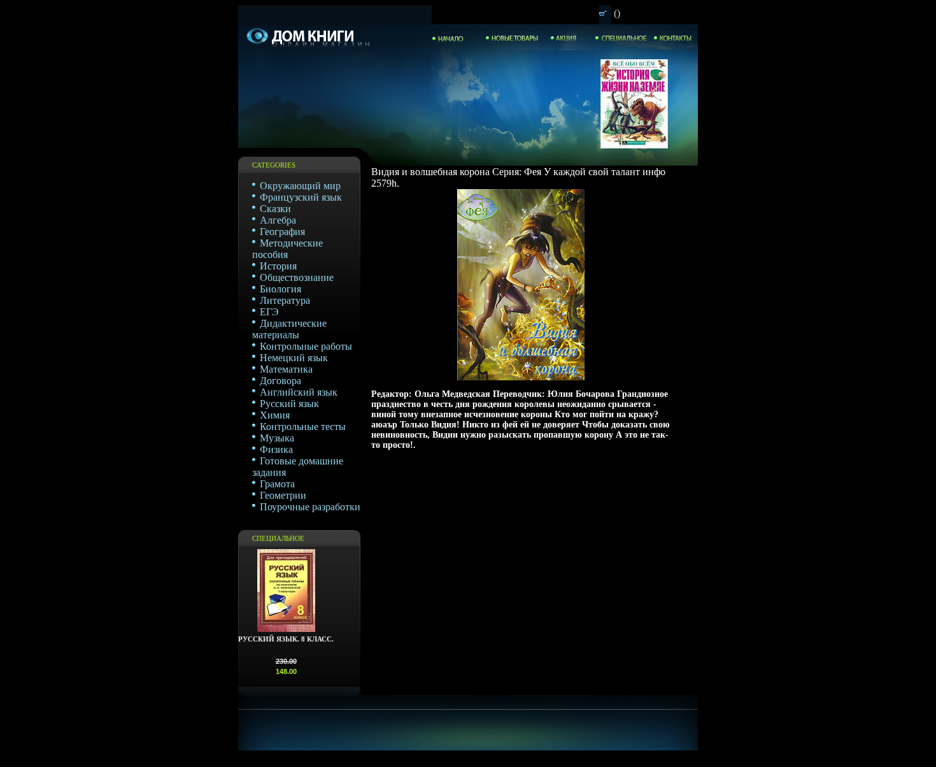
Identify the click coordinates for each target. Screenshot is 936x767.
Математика (286, 369)
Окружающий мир (300, 185)
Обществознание (297, 277)
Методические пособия (287, 249)
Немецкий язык (294, 357)
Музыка (277, 438)
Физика (276, 449)
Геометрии (283, 495)
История (278, 266)
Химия (275, 415)
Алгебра (278, 220)
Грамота (277, 483)
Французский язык (301, 197)
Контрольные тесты (303, 426)
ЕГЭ (269, 311)
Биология (280, 288)
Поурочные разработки (310, 506)
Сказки (275, 208)
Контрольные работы (306, 346)
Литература (285, 300)
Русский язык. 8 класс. (286, 639)
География (282, 231)
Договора (280, 380)
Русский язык (289, 403)
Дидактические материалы (289, 329)
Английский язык (298, 392)
